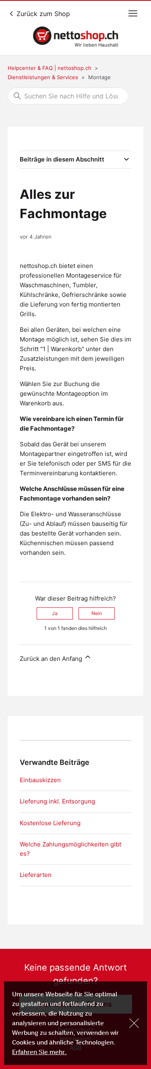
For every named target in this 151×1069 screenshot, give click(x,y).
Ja (55, 613)
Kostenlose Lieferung (50, 823)
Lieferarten (36, 875)
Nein (96, 613)
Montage (99, 77)
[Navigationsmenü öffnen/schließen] (132, 13)
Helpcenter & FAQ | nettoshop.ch (49, 68)
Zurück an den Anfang (52, 658)
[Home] (75, 37)
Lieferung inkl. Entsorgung (57, 801)
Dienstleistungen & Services (43, 77)
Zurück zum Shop (42, 14)
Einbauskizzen (40, 780)
